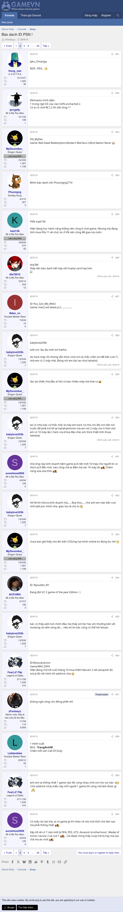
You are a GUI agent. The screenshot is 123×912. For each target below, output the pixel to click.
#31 (117, 456)
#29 (117, 374)
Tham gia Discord (31, 15)
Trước (9, 45)
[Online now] (14, 145)
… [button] (33, 45)
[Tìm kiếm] (117, 15)
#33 (117, 534)
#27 (117, 296)
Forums (9, 15)
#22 (117, 92)
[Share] (112, 54)
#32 (117, 495)
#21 (117, 54)
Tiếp (45, 45)
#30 (117, 417)
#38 (117, 736)
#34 (117, 577)
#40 (117, 814)
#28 (117, 335)
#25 (117, 214)
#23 (117, 131)
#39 (117, 775)
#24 (117, 175)
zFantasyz (10, 39)
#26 (117, 257)
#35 (117, 616)
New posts (7, 22)
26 (38, 45)
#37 (117, 694)
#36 (117, 655)
